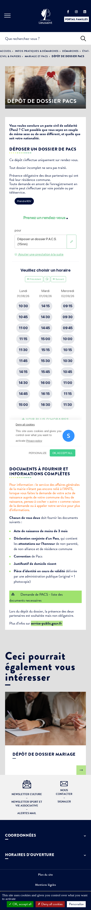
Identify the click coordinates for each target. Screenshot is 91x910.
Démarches (70, 51)
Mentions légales (45, 885)
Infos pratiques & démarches (37, 51)
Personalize (76, 904)
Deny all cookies (51, 904)
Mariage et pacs (36, 56)
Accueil (5, 51)
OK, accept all (21, 904)
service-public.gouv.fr (47, 623)
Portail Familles (76, 19)
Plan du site (45, 874)
